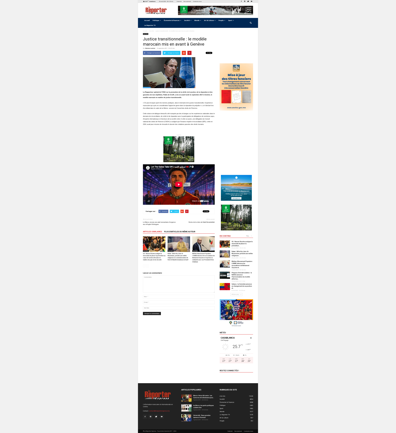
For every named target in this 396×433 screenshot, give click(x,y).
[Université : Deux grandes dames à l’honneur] (186, 417)
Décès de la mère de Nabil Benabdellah (202, 222)
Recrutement (187, 1)
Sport (230, 20)
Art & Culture (209, 20)
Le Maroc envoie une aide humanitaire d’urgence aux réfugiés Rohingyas (159, 223)
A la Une (146, 34)
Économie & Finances (172, 20)
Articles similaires (152, 232)
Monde (196, 20)
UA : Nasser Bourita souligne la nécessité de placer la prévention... (242, 244)
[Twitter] (248, 1)
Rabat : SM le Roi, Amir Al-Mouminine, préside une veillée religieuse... (242, 253)
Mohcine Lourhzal (150, 48)
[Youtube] (251, 1)
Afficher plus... (236, 294)
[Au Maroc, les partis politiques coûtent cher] (186, 408)
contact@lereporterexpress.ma (159, 411)
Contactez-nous (197, 1)
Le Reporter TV (150, 25)
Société (187, 20)
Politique (156, 20)
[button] (250, 22)
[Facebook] (241, 1)
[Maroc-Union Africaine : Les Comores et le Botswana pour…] (186, 398)
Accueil (147, 20)
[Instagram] (244, 1)
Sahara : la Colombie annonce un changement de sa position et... (242, 286)
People (221, 20)
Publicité (179, 1)
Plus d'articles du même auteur (179, 232)
